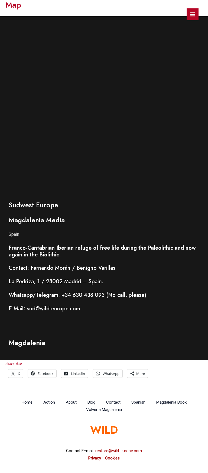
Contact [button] (113, 402)
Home (27, 402)
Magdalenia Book (171, 402)
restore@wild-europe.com (118, 450)
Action (49, 402)
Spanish (138, 402)
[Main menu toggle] (193, 14)
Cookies (112, 458)
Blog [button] (91, 402)
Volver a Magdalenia (104, 409)
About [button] (71, 402)
